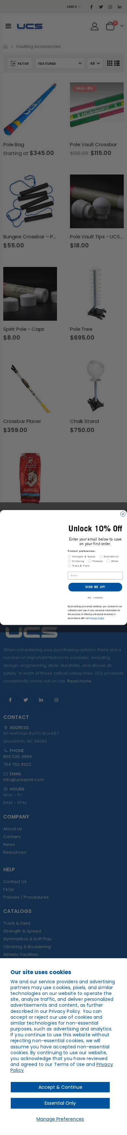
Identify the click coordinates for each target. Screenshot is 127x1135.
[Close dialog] (122, 514)
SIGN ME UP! (95, 587)
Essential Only (60, 1103)
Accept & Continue (60, 1087)
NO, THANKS (95, 597)
